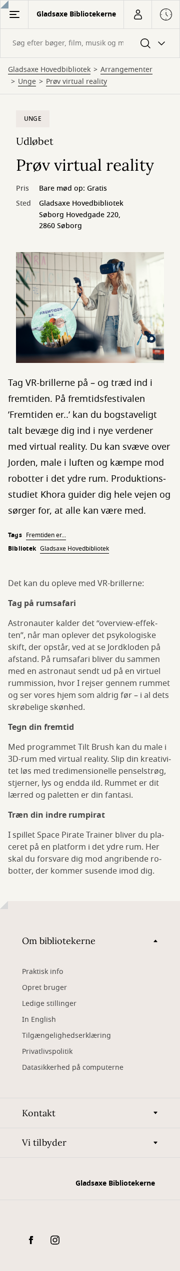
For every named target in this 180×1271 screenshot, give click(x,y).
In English (39, 1019)
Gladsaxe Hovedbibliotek (49, 70)
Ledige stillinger (49, 1003)
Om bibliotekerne (59, 941)
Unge (27, 82)
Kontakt (39, 1113)
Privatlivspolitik (47, 1051)
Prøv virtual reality (76, 82)
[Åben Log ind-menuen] (138, 14)
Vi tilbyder (44, 1142)
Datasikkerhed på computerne (73, 1067)
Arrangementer (126, 70)
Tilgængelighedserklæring (66, 1035)
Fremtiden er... (46, 535)
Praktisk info (42, 971)
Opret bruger (44, 987)
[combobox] (90, 43)
